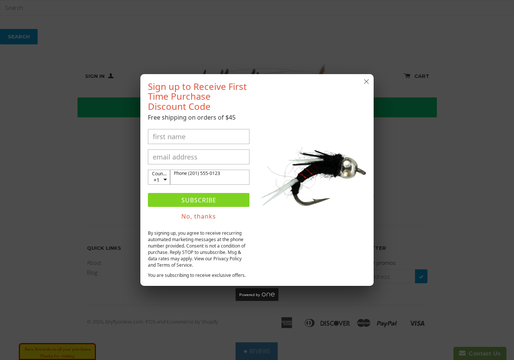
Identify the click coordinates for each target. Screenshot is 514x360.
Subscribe (198, 200)
